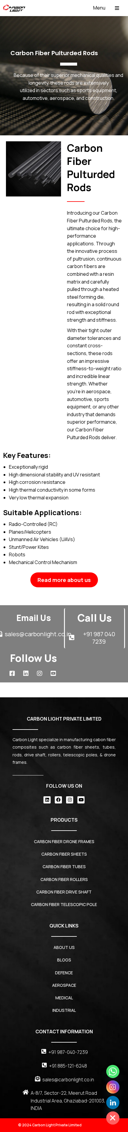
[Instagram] (69, 799)
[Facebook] (58, 799)
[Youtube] (81, 799)
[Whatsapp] (112, 1071)
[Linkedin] (47, 799)
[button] (106, 8)
